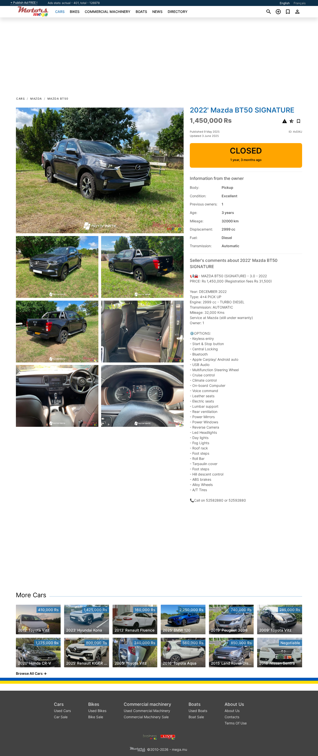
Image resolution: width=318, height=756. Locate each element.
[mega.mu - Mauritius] (137, 749)
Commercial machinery (107, 11)
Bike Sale (95, 717)
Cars (60, 11)
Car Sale (61, 717)
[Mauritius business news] (150, 737)
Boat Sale (196, 717)
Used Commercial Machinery (147, 711)
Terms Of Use (236, 723)
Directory (178, 11)
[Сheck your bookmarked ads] (288, 12)
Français (300, 3)
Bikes (75, 11)
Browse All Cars (29, 673)
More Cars (31, 595)
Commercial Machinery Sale (146, 717)
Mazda (36, 98)
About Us (234, 704)
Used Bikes (97, 711)
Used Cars (62, 711)
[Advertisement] (159, 58)
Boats (141, 11)
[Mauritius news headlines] (167, 737)
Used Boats (198, 711)
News (157, 11)
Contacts (232, 717)
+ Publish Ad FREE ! (23, 2)
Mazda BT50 (58, 98)
